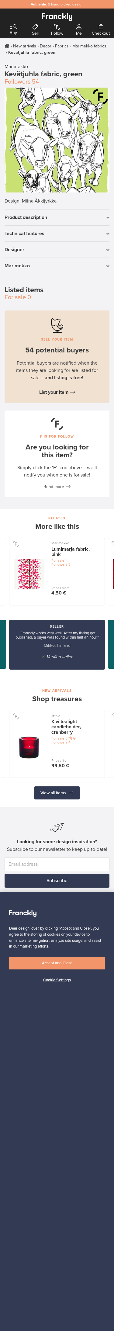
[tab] (57, 218)
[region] (57, 1111)
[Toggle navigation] (13, 27)
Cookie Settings (57, 980)
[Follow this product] (100, 96)
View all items (53, 792)
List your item (54, 392)
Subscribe (57, 881)
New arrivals (24, 46)
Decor (45, 46)
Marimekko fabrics (89, 46)
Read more (53, 486)
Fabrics (62, 46)
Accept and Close (57, 963)
